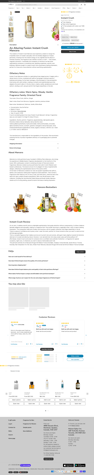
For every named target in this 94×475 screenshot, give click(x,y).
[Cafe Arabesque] (31, 383)
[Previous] (6, 393)
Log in (84, 1)
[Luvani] (16, 383)
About (80, 8)
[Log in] (80, 4)
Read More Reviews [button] (47, 349)
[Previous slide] (16, 26)
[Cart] (84, 4)
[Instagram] (11, 465)
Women (28, 8)
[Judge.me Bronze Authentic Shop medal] (75, 70)
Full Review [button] (14, 344)
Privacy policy (41, 468)
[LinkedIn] (17, 465)
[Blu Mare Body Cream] (62, 383)
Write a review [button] (75, 356)
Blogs (68, 8)
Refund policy (27, 468)
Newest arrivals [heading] (15, 371)
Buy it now (72, 51)
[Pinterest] (15, 465)
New (18, 8)
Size (65, 34)
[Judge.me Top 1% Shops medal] (82, 70)
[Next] (87, 393)
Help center (80, 252)
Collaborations (11, 468)
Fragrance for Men (28, 420)
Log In (10, 424)
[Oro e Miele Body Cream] (47, 383)
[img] (14, 322)
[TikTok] (9, 465)
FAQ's (10, 431)
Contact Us (11, 427)
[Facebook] (13, 465)
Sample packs (27, 427)
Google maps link (48, 459)
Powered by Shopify (67, 473)
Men (34, 8)
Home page (11, 438)
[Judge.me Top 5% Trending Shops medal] (68, 76)
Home (62, 15)
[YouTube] (18, 465)
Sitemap (63, 468)
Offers (64, 8)
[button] (65, 12)
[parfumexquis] (11, 5)
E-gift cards (11, 420)
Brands (74, 8)
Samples (40, 8)
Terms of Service (19, 468)
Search (10, 434)
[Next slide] (57, 26)
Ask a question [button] (75, 359)
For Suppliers (57, 468)
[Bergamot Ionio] (78, 383)
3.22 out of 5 (22, 357)
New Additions (27, 431)
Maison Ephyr (75, 425)
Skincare (47, 8)
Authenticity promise (49, 468)
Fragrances (11, 8)
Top (22, 8)
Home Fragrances (56, 8)
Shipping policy (33, 468)
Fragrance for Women (29, 424)
